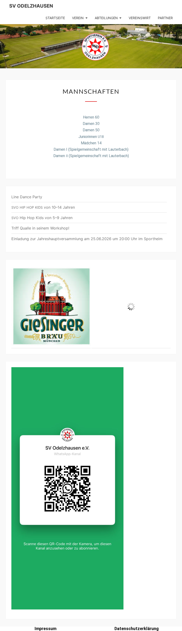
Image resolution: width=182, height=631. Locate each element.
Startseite (55, 18)
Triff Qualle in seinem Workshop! (40, 228)
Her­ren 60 (91, 117)
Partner (165, 18)
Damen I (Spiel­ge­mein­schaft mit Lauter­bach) (91, 149)
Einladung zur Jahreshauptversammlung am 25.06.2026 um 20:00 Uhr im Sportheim (87, 238)
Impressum (45, 628)
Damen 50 (91, 130)
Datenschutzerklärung (136, 628)
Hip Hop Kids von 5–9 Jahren (42, 217)
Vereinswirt (140, 18)
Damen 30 (91, 123)
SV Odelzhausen (31, 6)
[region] (91, 307)
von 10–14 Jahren (43, 207)
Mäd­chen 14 (91, 143)
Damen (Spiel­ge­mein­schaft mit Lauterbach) (91, 156)
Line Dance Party (26, 196)
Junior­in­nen (91, 136)
